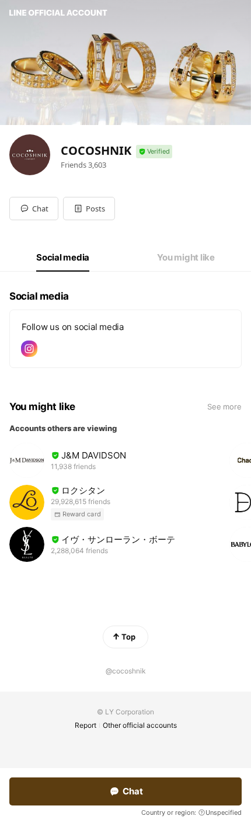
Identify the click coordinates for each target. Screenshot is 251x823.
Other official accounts (140, 725)
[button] (89, 208)
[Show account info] (154, 151)
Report (85, 725)
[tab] (62, 258)
